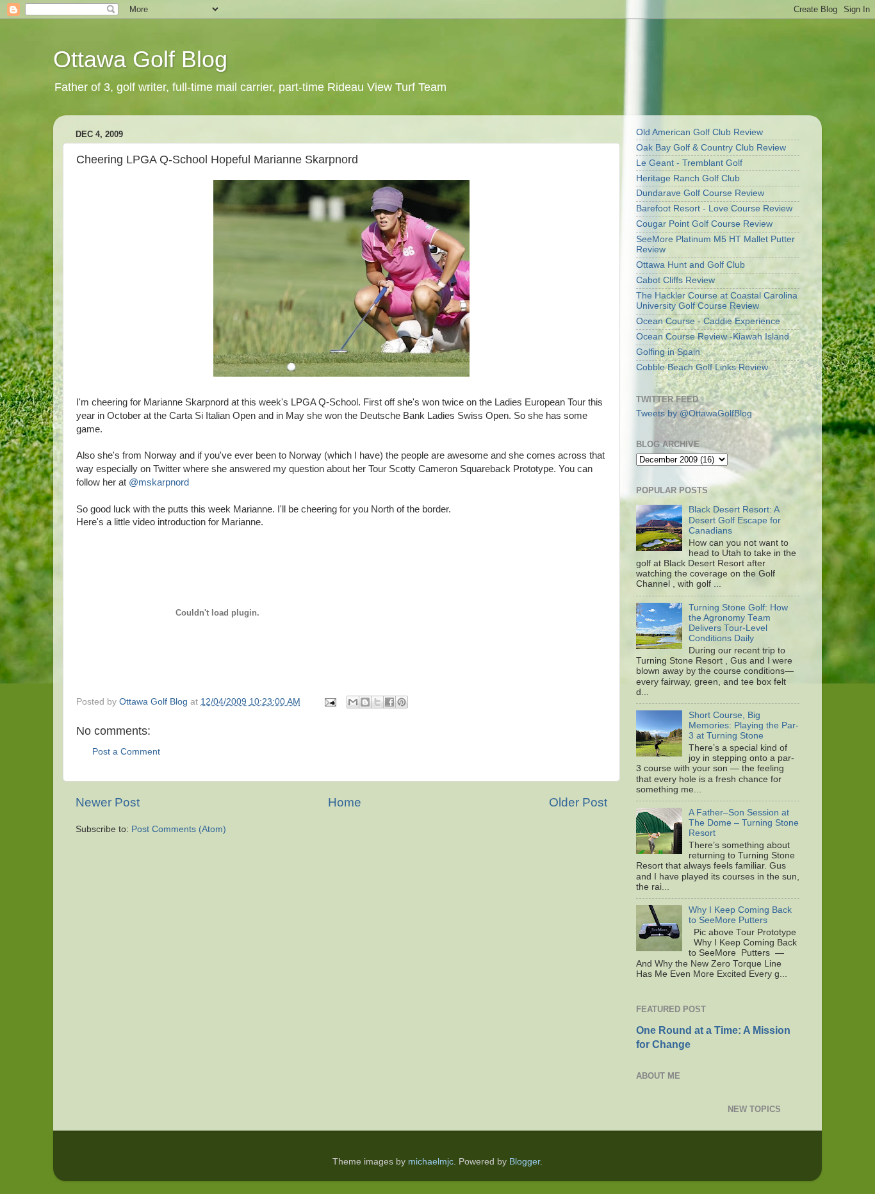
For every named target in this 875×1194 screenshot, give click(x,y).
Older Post (578, 802)
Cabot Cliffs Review (675, 280)
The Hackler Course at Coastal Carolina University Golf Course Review (716, 301)
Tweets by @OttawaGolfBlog (694, 413)
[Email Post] (329, 702)
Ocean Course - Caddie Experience (708, 321)
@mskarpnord (159, 482)
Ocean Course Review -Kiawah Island (712, 336)
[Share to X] (377, 702)
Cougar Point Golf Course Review (704, 224)
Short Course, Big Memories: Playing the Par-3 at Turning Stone (744, 725)
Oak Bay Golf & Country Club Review (711, 147)
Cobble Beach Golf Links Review (702, 367)
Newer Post (108, 802)
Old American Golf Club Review (699, 132)
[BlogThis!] (365, 702)
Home (344, 802)
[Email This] (353, 702)
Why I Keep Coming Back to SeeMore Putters (740, 915)
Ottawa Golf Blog (140, 59)
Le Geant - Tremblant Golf (689, 163)
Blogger (524, 1161)
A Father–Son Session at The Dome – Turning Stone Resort (744, 823)
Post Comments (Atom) (178, 829)
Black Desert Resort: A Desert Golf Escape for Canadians (735, 520)
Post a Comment (126, 751)
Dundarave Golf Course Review (700, 193)
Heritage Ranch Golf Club (688, 178)
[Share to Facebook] (389, 702)
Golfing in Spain (668, 352)
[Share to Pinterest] (401, 702)
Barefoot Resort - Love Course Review (714, 208)
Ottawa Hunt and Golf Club (690, 265)
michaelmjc (431, 1161)
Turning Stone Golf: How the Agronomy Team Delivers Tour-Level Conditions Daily (738, 623)
